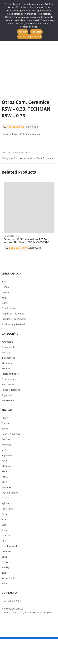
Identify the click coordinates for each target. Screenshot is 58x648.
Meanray (6, 465)
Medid (5, 471)
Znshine (6, 562)
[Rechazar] (54, 20)
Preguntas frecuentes (13, 313)
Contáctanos (8, 308)
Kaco (4, 460)
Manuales (7, 363)
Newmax (6, 487)
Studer (5, 530)
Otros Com (36, 158)
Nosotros (7, 292)
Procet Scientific (10, 492)
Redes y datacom (11, 389)
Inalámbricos (8, 357)
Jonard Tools (8, 578)
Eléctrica (6, 352)
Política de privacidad (30, 36)
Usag (4, 556)
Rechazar (36, 31)
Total (4, 540)
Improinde (7, 455)
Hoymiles (6, 444)
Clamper (6, 423)
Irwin (4, 572)
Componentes (21, 158)
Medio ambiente (10, 373)
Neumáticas (8, 384)
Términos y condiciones (14, 318)
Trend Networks (10, 546)
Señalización (8, 400)
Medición (6, 368)
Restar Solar (8, 508)
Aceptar (23, 31)
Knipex (5, 583)
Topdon (6, 535)
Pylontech (7, 503)
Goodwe (6, 439)
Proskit (5, 498)
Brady (5, 417)
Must (4, 481)
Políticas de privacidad (13, 324)
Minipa (5, 476)
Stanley (5, 567)
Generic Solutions (11, 433)
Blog (4, 297)
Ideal (4, 449)
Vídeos (5, 302)
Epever (5, 428)
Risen (4, 519)
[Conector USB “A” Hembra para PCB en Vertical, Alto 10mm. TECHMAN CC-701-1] (29, 207)
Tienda (5, 286)
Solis (4, 524)
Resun (5, 514)
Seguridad (7, 395)
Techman (48, 158)
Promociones (9, 379)
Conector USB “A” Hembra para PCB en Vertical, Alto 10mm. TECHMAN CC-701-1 (26, 241)
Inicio (4, 281)
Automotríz (7, 341)
